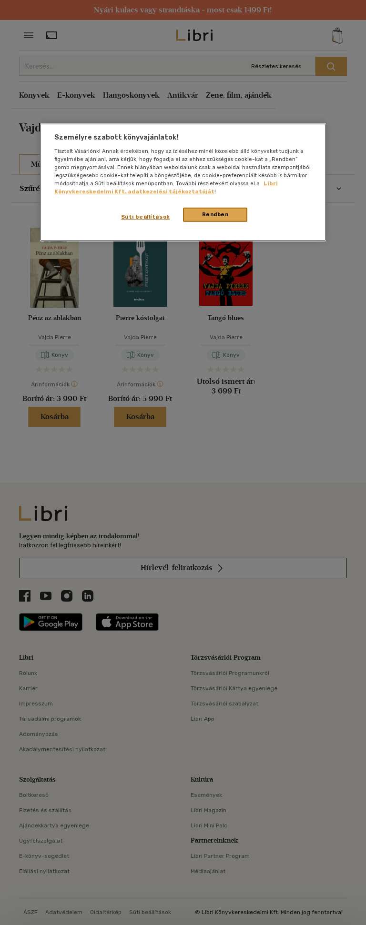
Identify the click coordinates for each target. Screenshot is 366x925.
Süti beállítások (145, 216)
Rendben (215, 214)
